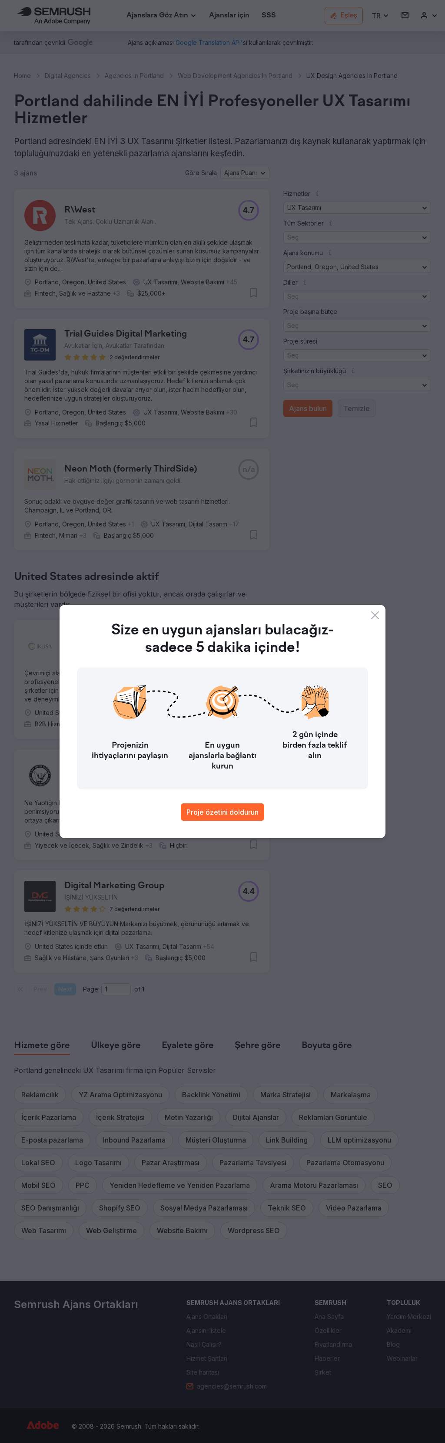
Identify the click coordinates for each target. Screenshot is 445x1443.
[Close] (375, 615)
